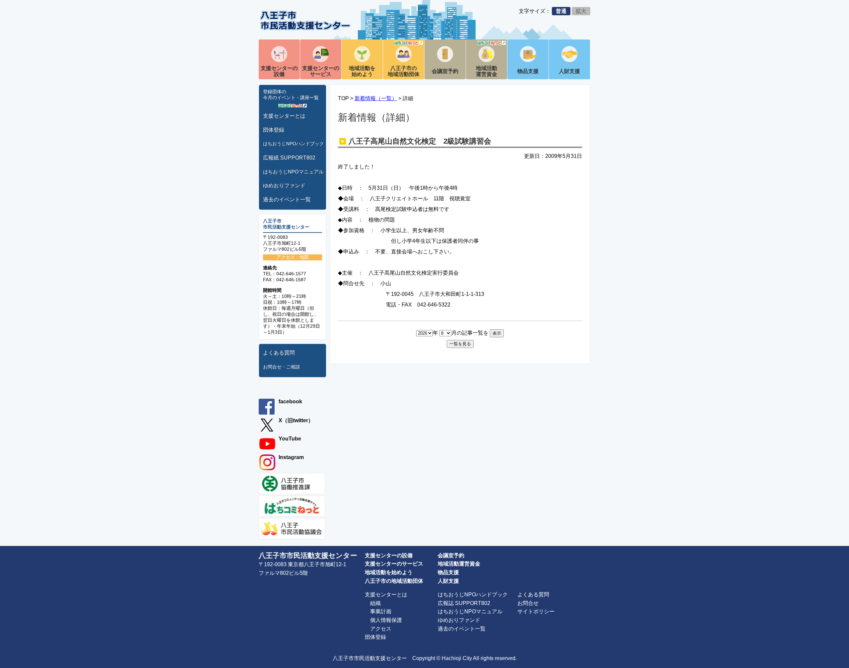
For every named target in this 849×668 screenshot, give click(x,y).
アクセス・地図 (292, 257)
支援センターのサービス (320, 71)
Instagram (291, 457)
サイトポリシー (536, 611)
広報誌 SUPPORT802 (464, 603)
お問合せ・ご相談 (281, 366)
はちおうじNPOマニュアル (293, 171)
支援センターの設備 (279, 71)
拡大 (581, 11)
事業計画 (380, 611)
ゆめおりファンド (284, 185)
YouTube (290, 438)
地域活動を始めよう (362, 71)
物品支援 (528, 71)
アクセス (380, 629)
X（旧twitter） (296, 420)
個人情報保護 (386, 620)
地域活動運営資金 (486, 71)
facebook (290, 401)
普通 (561, 11)
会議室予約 (445, 71)
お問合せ (528, 603)
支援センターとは (284, 116)
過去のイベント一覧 (287, 199)
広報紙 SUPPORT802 (289, 158)
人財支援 (569, 71)
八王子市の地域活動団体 (404, 71)
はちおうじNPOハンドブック (293, 143)
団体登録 (273, 130)
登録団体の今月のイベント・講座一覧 (291, 94)
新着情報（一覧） (376, 98)
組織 (375, 603)
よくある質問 (279, 353)
